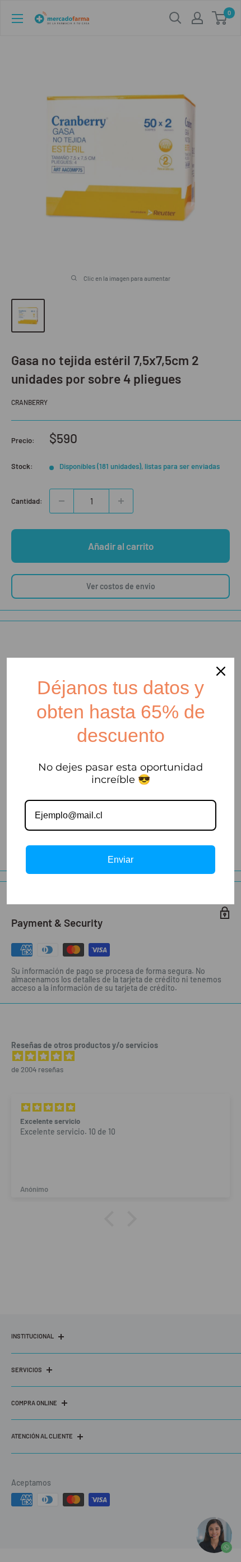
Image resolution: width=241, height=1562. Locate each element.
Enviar (120, 859)
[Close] (220, 671)
